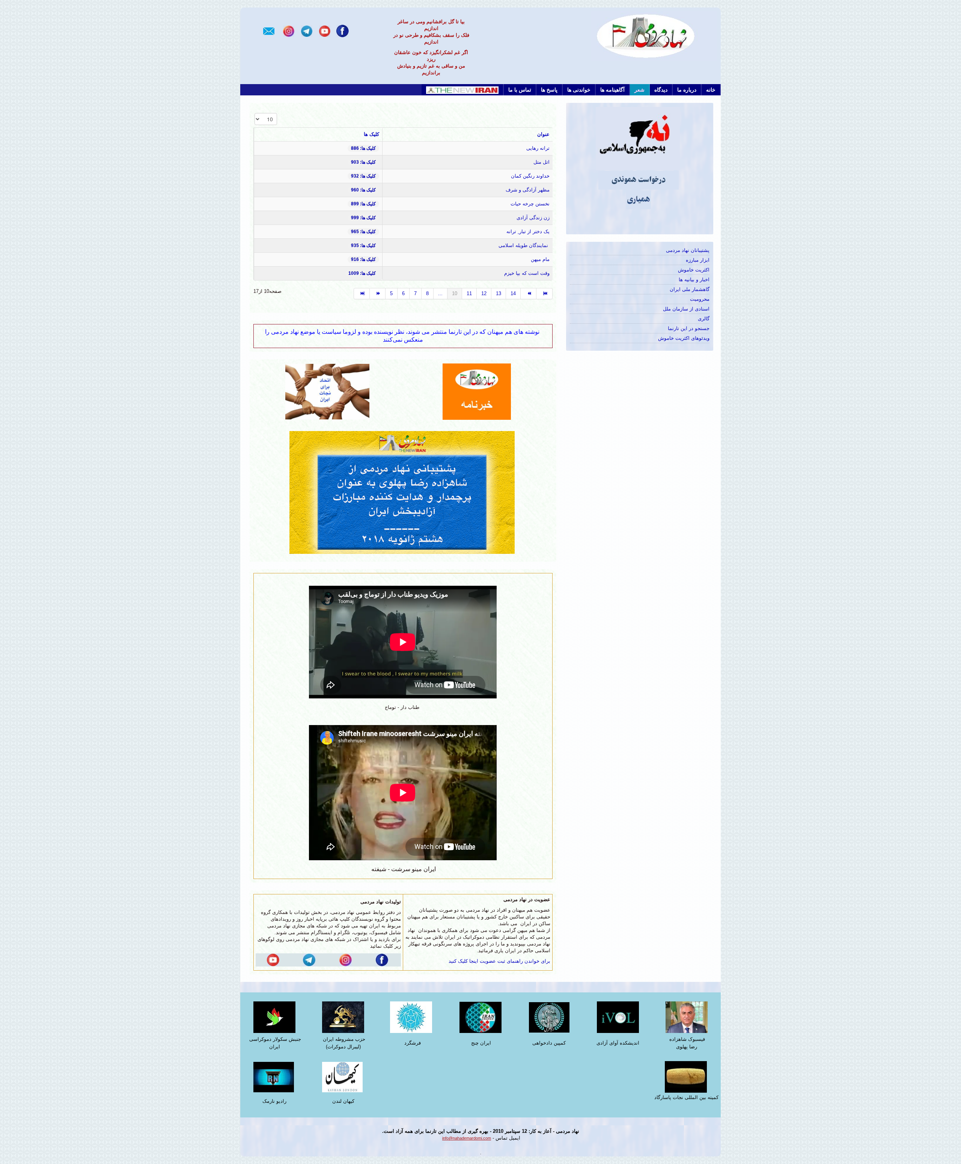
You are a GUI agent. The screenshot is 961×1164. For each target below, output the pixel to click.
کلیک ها (371, 134)
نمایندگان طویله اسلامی (523, 245)
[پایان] (544, 293)
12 (484, 293)
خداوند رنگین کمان (530, 176)
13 (498, 293)
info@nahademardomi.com (466, 1138)
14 (513, 293)
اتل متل (541, 162)
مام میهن (540, 259)
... (440, 293)
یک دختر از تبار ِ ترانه (528, 231)
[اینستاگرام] (288, 30)
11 (469, 293)
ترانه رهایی (538, 148)
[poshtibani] (403, 492)
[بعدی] (528, 293)
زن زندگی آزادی (533, 217)
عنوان (543, 134)
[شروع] (362, 293)
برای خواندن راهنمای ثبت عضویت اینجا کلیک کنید (499, 961)
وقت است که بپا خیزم (527, 273)
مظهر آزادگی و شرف (528, 190)
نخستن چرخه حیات (530, 204)
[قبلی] (378, 293)
